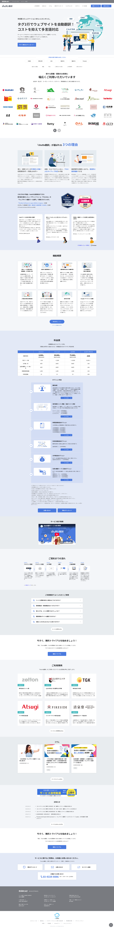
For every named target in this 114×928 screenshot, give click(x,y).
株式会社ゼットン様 (24, 688)
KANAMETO (47, 906)
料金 (49, 66)
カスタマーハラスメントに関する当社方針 (55, 920)
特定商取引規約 (69, 920)
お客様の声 (21, 685)
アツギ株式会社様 (23, 715)
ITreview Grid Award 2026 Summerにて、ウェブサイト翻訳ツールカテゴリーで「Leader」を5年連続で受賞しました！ (62, 817)
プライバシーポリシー (79, 920)
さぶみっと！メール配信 (50, 901)
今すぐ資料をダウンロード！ (27, 45)
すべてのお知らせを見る (57, 824)
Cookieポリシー (57, 923)
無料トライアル (95, 6)
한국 (51, 61)
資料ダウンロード (59, 6)
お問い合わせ (106, 6)
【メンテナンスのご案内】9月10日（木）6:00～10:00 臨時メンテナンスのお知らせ (56, 809)
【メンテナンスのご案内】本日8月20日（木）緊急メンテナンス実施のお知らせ (55, 811)
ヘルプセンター (69, 6)
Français (85, 61)
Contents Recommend (74, 897)
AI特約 (43, 923)
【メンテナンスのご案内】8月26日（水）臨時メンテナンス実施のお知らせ (54, 806)
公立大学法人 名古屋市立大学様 (54, 688)
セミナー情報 (24, 1)
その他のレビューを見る (83, 245)
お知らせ (44, 6)
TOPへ (111, 925)
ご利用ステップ (28, 585)
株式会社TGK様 (77, 688)
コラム (50, 6)
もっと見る (66, 398)
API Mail (71, 901)
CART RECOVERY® (23, 901)
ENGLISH (40, 61)
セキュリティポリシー (68, 923)
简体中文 (62, 61)
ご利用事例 (36, 6)
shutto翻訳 (21, 897)
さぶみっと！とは (33, 920)
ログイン (77, 6)
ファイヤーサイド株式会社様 (53, 715)
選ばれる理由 (35, 66)
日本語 (29, 61)
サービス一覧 (15, 1)
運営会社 (42, 920)
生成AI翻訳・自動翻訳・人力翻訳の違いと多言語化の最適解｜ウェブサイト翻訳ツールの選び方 (83, 760)
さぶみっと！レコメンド (50, 897)
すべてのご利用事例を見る (57, 730)
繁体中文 (73, 61)
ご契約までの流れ (59, 66)
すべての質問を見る (57, 629)
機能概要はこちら (57, 321)
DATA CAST (21, 906)
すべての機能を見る (57, 325)
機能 (43, 66)
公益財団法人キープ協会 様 (79, 715)
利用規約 (49, 923)
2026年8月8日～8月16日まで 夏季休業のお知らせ (48, 814)
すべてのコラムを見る (57, 779)
